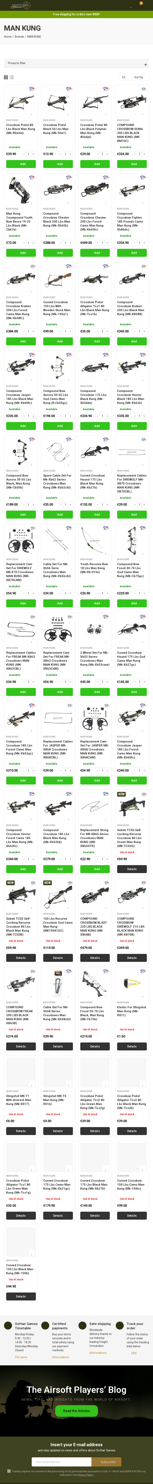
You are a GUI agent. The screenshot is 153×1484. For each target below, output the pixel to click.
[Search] (124, 5)
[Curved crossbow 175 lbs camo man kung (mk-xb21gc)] (58, 1157)
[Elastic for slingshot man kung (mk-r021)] (132, 984)
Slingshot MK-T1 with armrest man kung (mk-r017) (18, 1100)
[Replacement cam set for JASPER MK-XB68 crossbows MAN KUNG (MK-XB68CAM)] (95, 718)
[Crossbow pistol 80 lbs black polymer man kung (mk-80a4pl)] (95, 101)
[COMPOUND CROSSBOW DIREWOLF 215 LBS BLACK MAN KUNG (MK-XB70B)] (132, 895)
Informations (60, 1357)
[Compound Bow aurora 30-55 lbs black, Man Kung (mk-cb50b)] (21, 452)
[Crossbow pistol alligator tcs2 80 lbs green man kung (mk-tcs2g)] (95, 1072)
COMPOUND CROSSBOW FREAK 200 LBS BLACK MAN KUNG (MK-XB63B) (19, 1015)
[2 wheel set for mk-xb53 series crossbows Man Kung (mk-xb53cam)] (95, 629)
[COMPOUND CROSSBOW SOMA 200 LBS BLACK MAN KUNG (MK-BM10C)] (132, 101)
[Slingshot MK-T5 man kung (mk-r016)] (58, 1072)
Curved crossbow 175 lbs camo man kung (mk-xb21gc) (57, 1184)
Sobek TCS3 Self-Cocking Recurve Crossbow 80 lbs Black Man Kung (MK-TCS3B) (18, 926)
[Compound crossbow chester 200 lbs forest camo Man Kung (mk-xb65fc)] (95, 190)
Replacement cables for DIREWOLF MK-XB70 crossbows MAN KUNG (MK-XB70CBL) (132, 483)
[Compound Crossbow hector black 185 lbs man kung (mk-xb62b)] (132, 367)
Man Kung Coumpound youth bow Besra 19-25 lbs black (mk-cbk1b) (19, 221)
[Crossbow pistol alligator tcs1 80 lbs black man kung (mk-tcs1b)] (95, 279)
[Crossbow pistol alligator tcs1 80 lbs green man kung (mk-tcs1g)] (21, 1157)
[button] (76, 1411)
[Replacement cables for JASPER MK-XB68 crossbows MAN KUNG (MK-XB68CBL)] (58, 718)
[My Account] (147, 5)
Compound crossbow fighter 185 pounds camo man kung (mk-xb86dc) (130, 221)
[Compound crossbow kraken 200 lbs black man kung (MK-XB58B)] (132, 279)
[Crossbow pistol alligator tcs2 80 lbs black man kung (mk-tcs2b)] (132, 1072)
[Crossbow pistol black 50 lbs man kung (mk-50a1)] (58, 101)
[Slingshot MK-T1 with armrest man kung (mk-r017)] (21, 1072)
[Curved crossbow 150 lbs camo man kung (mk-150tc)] (132, 1157)
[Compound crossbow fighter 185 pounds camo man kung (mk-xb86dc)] (132, 190)
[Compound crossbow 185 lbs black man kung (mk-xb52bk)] (58, 807)
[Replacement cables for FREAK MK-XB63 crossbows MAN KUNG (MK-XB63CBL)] (21, 629)
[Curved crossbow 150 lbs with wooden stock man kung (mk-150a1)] (58, 279)
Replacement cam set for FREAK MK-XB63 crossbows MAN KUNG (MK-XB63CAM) (56, 660)
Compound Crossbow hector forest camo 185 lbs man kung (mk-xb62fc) (20, 838)
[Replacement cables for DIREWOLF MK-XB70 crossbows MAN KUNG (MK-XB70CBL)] (132, 452)
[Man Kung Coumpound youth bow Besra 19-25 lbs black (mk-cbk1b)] (21, 190)
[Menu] (6, 5)
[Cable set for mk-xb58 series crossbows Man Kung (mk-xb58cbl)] (58, 984)
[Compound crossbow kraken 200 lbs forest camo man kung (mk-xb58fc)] (21, 279)
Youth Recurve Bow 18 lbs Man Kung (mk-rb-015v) (94, 568)
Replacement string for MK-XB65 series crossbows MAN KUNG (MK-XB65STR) (94, 838)
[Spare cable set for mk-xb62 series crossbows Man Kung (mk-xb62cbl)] (58, 452)
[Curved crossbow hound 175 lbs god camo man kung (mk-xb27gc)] (132, 629)
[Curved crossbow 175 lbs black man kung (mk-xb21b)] (95, 1157)
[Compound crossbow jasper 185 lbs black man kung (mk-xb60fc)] (21, 367)
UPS (134, 1353)
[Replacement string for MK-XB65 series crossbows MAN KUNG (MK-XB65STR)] (95, 807)
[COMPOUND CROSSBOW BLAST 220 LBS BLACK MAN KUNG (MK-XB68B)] (95, 895)
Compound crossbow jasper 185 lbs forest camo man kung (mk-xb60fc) (129, 749)
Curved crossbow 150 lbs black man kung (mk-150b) (19, 1269)
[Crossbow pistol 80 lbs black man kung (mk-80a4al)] (21, 101)
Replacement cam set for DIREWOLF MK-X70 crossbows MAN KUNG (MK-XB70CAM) (19, 572)
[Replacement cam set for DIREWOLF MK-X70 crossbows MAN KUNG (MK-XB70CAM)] (21, 541)
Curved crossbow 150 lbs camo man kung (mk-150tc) (130, 1184)
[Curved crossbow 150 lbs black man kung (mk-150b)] (21, 1242)
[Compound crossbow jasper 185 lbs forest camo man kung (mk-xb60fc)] (132, 718)
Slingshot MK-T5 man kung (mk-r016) (54, 1100)
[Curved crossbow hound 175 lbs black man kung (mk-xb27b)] (95, 452)
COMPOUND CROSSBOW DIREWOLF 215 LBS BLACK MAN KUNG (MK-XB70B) (130, 926)
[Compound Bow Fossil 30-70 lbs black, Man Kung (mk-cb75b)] (95, 984)
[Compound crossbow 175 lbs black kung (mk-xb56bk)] (95, 367)
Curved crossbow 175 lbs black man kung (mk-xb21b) (93, 1184)
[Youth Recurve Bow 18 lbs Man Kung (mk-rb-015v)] (95, 541)
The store (21, 1357)
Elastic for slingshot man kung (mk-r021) (131, 1011)
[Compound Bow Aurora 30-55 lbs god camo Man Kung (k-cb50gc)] (58, 367)
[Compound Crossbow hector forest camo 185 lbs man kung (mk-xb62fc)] (21, 807)
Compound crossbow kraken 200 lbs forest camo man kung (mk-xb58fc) (18, 310)
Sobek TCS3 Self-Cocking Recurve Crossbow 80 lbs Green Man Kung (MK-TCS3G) (129, 838)
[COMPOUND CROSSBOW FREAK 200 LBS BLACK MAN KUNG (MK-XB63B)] (21, 984)
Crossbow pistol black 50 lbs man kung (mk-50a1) (56, 129)
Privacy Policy (85, 1475)
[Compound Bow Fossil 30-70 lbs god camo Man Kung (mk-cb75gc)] (132, 541)
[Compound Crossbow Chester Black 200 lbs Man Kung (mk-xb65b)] (58, 190)
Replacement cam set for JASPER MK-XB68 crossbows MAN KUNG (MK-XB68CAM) (94, 749)
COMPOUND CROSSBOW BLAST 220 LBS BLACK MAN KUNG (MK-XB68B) (93, 926)
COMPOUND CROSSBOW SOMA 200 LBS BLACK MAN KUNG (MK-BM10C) (130, 133)
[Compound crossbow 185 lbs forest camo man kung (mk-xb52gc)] (21, 718)
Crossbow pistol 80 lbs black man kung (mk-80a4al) (20, 129)
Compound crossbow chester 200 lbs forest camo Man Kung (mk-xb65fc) (93, 221)
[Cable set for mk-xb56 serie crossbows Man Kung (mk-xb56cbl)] (58, 541)
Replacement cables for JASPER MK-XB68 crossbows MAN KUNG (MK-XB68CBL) (58, 749)
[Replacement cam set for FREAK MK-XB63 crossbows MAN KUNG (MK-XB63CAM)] (58, 629)
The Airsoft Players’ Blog (76, 1389)
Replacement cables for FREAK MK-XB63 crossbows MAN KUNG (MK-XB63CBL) (21, 660)
